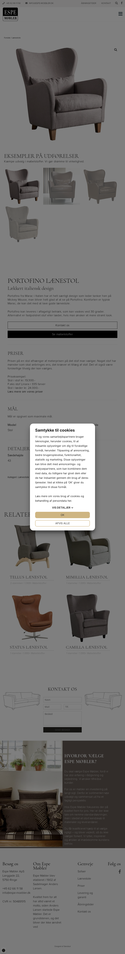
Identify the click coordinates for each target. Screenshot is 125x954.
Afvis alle (62, 523)
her (69, 500)
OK (62, 515)
